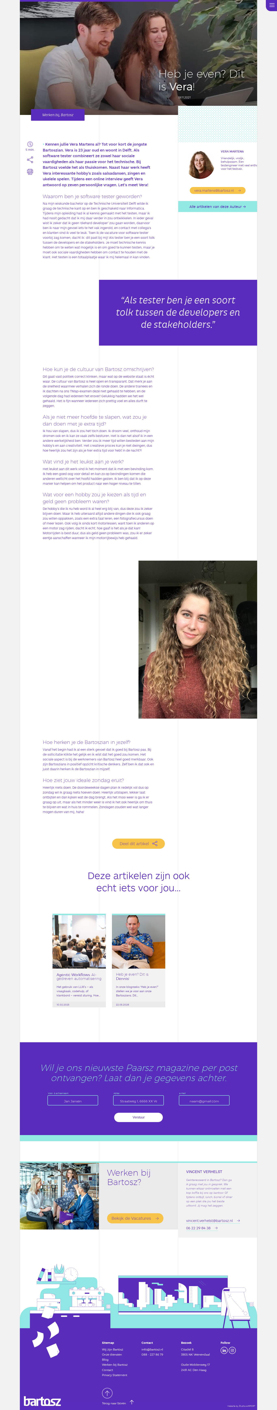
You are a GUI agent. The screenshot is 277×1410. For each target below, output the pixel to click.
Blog (105, 1359)
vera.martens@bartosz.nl (214, 190)
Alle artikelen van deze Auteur (215, 206)
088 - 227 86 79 (152, 1354)
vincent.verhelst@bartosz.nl (209, 1220)
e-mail (182, 1093)
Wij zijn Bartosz (112, 1349)
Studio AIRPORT (247, 1406)
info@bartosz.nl (152, 1349)
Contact (107, 1370)
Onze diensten (112, 1354)
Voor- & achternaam (58, 1093)
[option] (79, 968)
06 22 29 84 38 (198, 1228)
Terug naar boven (114, 1403)
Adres (116, 1093)
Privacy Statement (114, 1375)
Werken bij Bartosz (115, 1364)
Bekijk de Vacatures (131, 1218)
